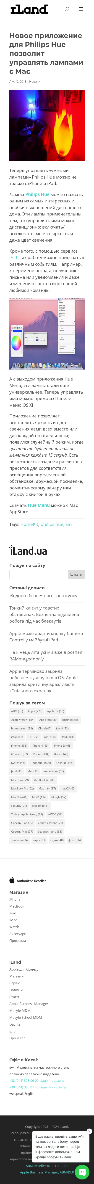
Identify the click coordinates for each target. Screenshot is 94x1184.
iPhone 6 (19, 754)
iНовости (40, 763)
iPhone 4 (40, 746)
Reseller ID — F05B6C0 (50, 1166)
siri (69, 524)
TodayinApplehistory (27, 814)
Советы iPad (22, 823)
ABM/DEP (67, 1172)
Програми (17, 940)
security (19, 806)
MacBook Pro (22, 788)
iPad (67, 737)
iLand (62, 728)
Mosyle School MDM (25, 1017)
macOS (68, 788)
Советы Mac (22, 831)
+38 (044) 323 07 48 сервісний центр (37, 1087)
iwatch (18, 763)
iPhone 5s (62, 746)
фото (74, 840)
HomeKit (29, 524)
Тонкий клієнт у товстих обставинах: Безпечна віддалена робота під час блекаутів (44, 614)
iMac (17, 737)
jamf (17, 771)
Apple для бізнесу (23, 969)
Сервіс (14, 983)
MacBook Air (44, 780)
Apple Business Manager (28, 1003)
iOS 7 (50, 737)
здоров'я (20, 840)
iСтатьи (64, 763)
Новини (34, 81)
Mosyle (58, 797)
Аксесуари (17, 933)
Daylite (14, 1024)
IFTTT (14, 257)
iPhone (19, 746)
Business (70, 720)
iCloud (44, 728)
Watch (14, 927)
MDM (39, 797)
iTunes (61, 754)
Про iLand (17, 1038)
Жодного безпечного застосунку (43, 596)
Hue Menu (39, 505)
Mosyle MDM (20, 1010)
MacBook (20, 780)
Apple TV (55, 711)
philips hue (52, 524)
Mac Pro (19, 797)
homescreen (22, 728)
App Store (48, 720)
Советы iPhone (50, 823)
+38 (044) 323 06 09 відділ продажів (36, 1080)
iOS (33, 737)
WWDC (55, 814)
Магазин (16, 976)
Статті (14, 996)
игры (39, 840)
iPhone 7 (41, 754)
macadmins (53, 771)
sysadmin (41, 806)
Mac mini (47, 788)
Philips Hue (37, 194)
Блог (13, 1031)
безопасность (50, 831)
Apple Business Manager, (40, 1172)
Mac (33, 771)
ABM (17, 711)
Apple (35, 711)
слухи (57, 840)
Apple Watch (22, 720)
